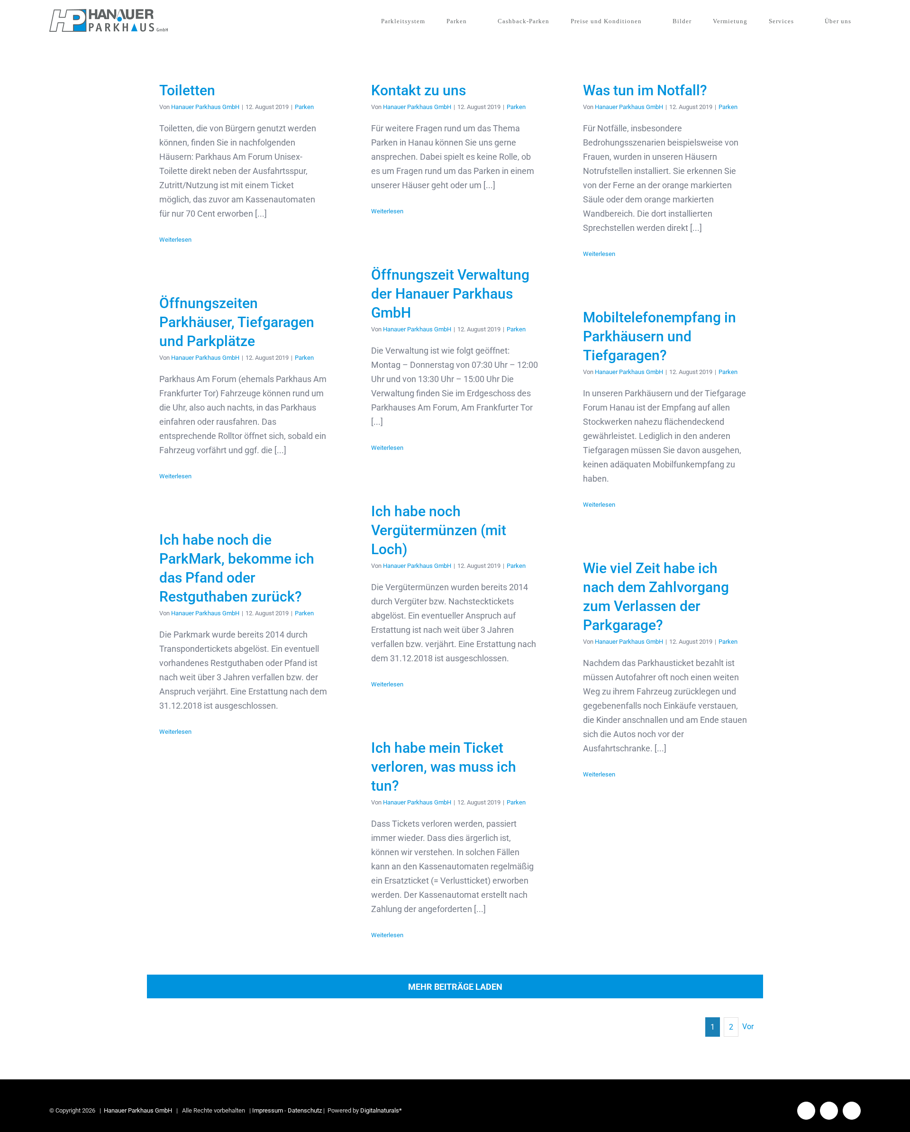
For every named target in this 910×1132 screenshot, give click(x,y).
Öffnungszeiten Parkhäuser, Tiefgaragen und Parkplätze (236, 322)
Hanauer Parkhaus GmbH (205, 106)
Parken (304, 106)
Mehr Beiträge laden (455, 987)
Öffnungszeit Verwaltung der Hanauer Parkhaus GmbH (450, 293)
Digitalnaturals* (381, 1110)
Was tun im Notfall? (645, 90)
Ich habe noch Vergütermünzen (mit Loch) (438, 530)
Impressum (267, 1110)
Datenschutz (305, 1110)
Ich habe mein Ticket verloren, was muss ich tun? (443, 766)
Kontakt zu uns (418, 90)
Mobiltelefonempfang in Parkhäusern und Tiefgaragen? (659, 336)
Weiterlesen (175, 239)
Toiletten (187, 90)
